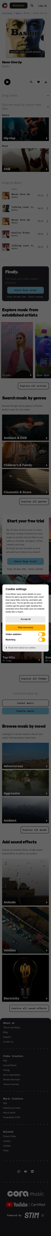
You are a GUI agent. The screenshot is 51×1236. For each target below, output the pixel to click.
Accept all (25, 619)
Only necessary (25, 627)
